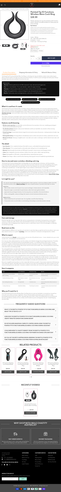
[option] (14, 25)
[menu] (1, 5)
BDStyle (36, 37)
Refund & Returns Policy (49, 72)
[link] (39, 58)
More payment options (46, 65)
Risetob (14, 237)
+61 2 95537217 (10, 457)
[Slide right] (58, 436)
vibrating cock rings (6, 113)
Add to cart (51, 58)
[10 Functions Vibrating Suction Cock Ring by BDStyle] (38, 354)
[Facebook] (2, 465)
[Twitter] (10, 465)
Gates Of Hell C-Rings (54, 174)
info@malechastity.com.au (11, 459)
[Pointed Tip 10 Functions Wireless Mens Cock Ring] (30, 395)
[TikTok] (7, 465)
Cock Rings (21, 231)
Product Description (9, 72)
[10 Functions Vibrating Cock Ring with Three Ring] (53, 354)
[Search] (5, 5)
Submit (23, 478)
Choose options (38, 371)
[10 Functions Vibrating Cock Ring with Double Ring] (23, 354)
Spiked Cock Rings (20, 184)
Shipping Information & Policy (28, 72)
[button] (1, 25)
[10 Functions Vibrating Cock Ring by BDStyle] (8, 354)
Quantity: (32, 56)
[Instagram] (4, 465)
